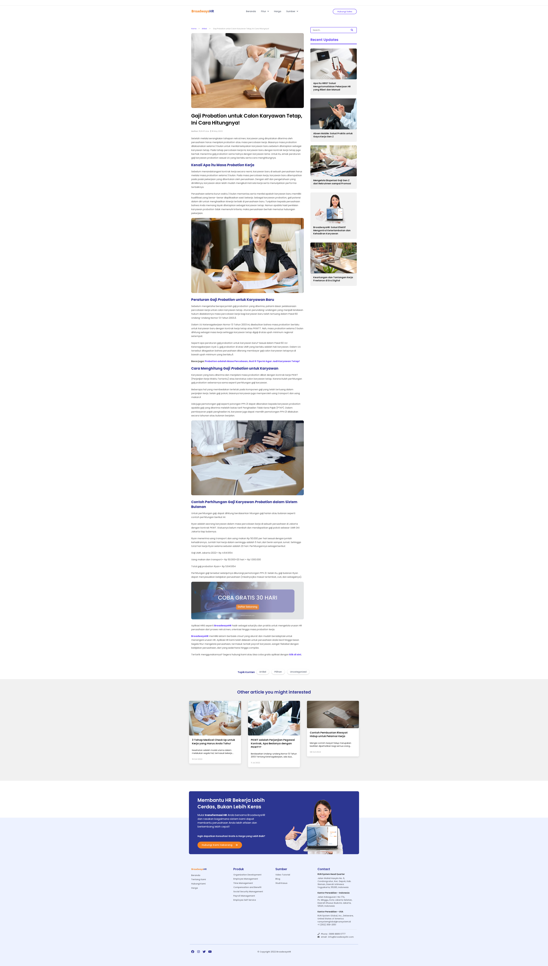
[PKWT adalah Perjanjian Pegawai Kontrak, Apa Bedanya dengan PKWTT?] (274, 734)
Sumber (291, 11)
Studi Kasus (281, 883)
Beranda (251, 11)
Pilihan (278, 671)
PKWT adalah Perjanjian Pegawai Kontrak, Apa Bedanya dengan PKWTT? (273, 743)
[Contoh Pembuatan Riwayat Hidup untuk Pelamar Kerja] (333, 727)
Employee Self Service (244, 900)
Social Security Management (248, 891)
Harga (277, 11)
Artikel (204, 28)
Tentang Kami (198, 879)
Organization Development (247, 874)
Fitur (264, 11)
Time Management (243, 883)
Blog (277, 879)
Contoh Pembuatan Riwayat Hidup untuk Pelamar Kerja (329, 734)
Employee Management (245, 879)
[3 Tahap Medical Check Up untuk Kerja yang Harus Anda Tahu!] (215, 734)
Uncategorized (298, 671)
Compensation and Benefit (247, 887)
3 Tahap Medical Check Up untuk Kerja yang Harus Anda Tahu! (213, 741)
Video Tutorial (282, 874)
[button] (351, 30)
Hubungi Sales (344, 11)
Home (193, 28)
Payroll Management (244, 896)
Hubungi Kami (198, 883)
